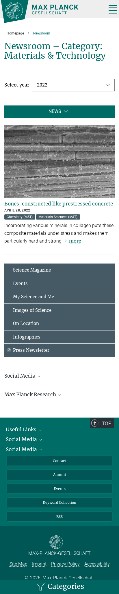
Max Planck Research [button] (30, 394)
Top (106, 423)
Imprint (39, 564)
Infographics (26, 337)
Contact (59, 461)
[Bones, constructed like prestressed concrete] (59, 161)
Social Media (22, 439)
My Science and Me (33, 296)
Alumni (59, 474)
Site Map (18, 564)
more (75, 241)
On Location (26, 323)
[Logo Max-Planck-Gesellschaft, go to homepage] (51, 11)
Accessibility (97, 564)
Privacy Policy (65, 564)
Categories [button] (65, 586)
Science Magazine (32, 270)
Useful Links (22, 429)
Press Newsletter (31, 350)
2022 (42, 85)
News (55, 111)
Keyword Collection (59, 502)
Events (20, 283)
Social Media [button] (20, 376)
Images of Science (32, 310)
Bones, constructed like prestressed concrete (58, 204)
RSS (59, 516)
